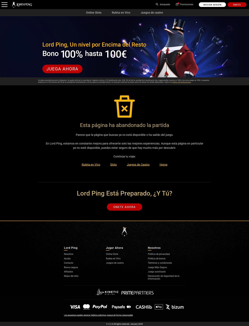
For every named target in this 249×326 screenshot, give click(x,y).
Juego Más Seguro (157, 267)
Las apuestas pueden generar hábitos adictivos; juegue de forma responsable (98, 315)
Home (163, 164)
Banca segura (71, 267)
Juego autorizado (157, 271)
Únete (237, 5)
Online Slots (93, 12)
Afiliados (68, 271)
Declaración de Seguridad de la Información (163, 277)
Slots (113, 164)
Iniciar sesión (212, 5)
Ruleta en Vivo (121, 12)
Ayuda (67, 258)
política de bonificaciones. (181, 82)
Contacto (68, 262)
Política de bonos (156, 258)
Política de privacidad (159, 254)
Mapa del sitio (71, 276)
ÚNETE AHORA (124, 207)
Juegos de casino (152, 12)
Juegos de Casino (138, 164)
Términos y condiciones (160, 262)
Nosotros (68, 254)
